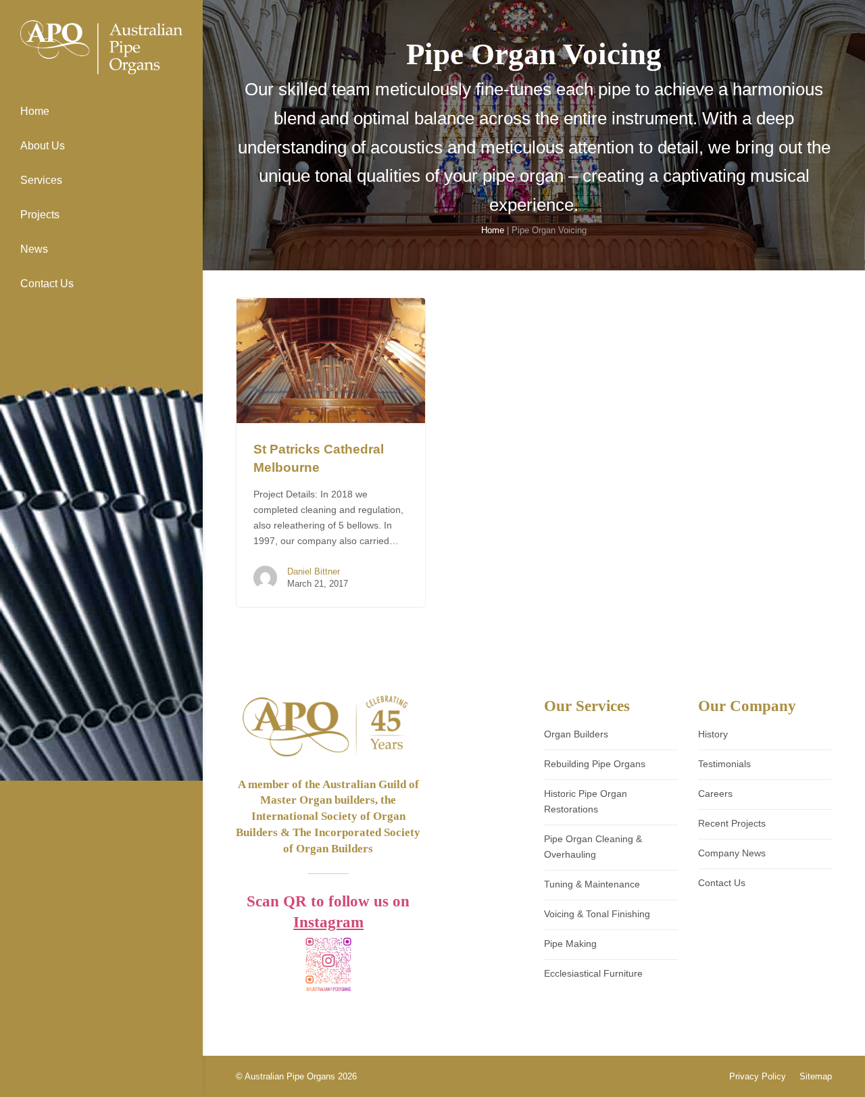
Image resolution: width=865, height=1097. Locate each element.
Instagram (328, 922)
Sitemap (815, 1076)
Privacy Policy (757, 1076)
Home (492, 230)
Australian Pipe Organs (290, 1076)
